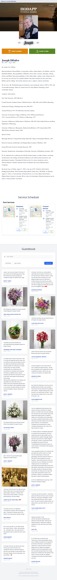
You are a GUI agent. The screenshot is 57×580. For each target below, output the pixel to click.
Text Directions (19, 230)
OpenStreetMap (30, 575)
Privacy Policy (24, 573)
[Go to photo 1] (14, 485)
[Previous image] (3, 477)
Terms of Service (32, 573)
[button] (9, 209)
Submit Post (49, 263)
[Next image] (26, 477)
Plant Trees (25, 229)
